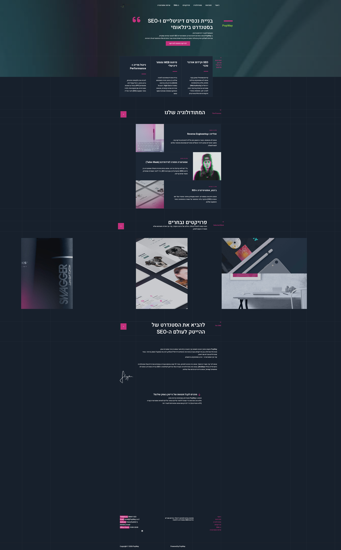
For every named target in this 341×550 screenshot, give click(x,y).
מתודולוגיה (217, 522)
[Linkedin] (142, 531)
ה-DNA (218, 527)
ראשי (219, 517)
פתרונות (218, 519)
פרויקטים (218, 524)
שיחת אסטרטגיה (215, 530)
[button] (178, 43)
